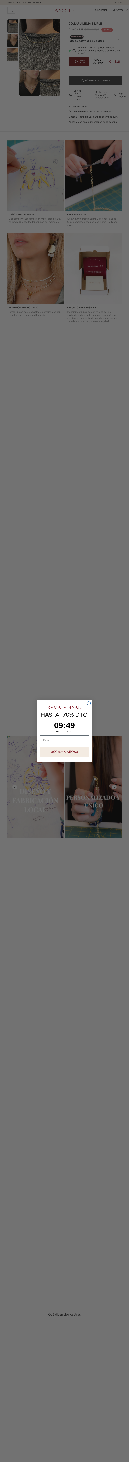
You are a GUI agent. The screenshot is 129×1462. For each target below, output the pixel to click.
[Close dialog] (89, 703)
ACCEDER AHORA (64, 752)
